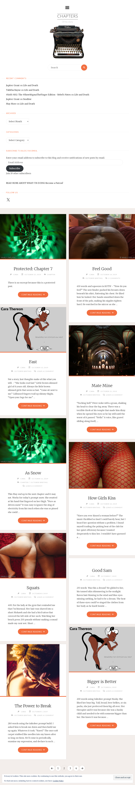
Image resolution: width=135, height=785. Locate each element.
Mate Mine (101, 385)
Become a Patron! (54, 183)
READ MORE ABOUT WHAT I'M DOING (25, 183)
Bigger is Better (102, 681)
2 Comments (114, 278)
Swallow (27, 99)
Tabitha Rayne (13, 90)
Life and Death (30, 85)
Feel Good (102, 268)
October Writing (94, 278)
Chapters (67, 17)
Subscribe (14, 168)
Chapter (51, 274)
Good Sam (102, 570)
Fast (33, 361)
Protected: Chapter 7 (33, 268)
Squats (33, 587)
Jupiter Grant (13, 85)
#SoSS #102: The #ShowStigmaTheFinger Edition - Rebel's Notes (38, 94)
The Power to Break (33, 705)
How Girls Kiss (102, 498)
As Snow (33, 472)
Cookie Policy (58, 781)
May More (11, 104)
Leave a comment (45, 371)
